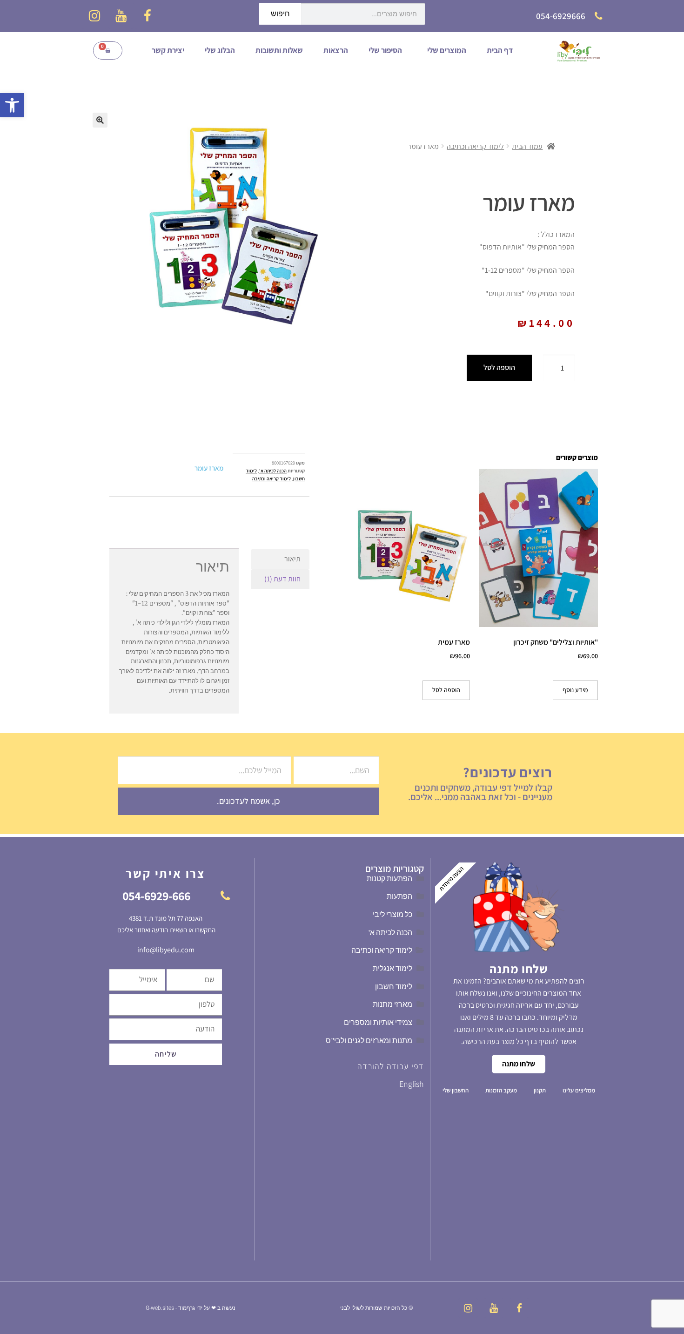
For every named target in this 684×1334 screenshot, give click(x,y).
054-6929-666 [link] (156, 895)
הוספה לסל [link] (446, 690)
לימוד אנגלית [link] (392, 968)
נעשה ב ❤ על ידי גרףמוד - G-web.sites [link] (190, 1308)
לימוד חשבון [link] (393, 986)
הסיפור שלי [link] (385, 50)
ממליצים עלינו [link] (579, 1090)
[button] (100, 120)
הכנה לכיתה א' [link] (273, 470)
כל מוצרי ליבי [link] (392, 914)
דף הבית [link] (500, 50)
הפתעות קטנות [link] (389, 878)
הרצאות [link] (335, 50)
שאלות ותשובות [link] (279, 50)
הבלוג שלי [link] (220, 50)
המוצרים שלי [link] (446, 50)
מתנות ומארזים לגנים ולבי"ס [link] (369, 1040)
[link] (12, 105)
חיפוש (280, 13)
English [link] (411, 1083)
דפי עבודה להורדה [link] (390, 1066)
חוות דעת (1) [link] (282, 579)
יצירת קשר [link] (168, 50)
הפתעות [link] (399, 896)
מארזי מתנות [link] (392, 1004)
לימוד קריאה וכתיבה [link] (475, 146)
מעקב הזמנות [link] (501, 1090)
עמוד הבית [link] (527, 146)
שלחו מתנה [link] (518, 1064)
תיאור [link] (292, 559)
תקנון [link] (540, 1090)
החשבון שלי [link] (456, 1090)
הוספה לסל (499, 367)
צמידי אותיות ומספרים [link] (378, 1022)
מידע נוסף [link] (575, 690)
